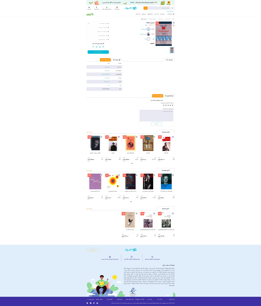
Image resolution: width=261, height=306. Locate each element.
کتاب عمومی (167, 19)
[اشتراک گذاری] (174, 23)
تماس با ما (159, 299)
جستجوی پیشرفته (170, 11)
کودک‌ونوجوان (150, 14)
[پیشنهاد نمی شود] (103, 47)
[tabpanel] (104, 76)
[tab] (116, 60)
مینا (145, 39)
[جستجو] (145, 8)
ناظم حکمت (143, 29)
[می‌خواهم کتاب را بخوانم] (96, 47)
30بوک (173, 19)
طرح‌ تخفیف (119, 299)
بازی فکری (144, 14)
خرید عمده (149, 299)
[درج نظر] (174, 25)
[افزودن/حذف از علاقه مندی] (173, 137)
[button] (88, 150)
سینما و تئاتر (160, 19)
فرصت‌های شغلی (129, 299)
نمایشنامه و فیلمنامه (152, 19)
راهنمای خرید (109, 299)
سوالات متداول (99, 299)
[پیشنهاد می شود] (100, 47)
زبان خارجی (138, 14)
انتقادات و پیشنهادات (139, 299)
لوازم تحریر (162, 14)
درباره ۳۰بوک (172, 299)
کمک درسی (156, 14)
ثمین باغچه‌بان (143, 34)
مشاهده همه (89, 132)
